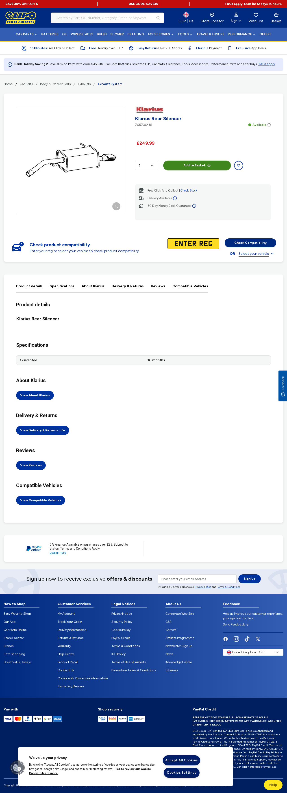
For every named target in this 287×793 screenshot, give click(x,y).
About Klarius (93, 286)
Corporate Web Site (179, 614)
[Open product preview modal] (70, 160)
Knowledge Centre (178, 662)
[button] (17, 767)
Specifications (62, 286)
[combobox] (107, 18)
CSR (168, 622)
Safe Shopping (14, 654)
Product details (29, 286)
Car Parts (25, 34)
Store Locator (14, 638)
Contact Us (66, 670)
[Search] (158, 18)
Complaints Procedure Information (83, 678)
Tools (183, 34)
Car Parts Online (15, 630)
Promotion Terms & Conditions (133, 670)
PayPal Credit (120, 638)
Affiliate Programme (179, 638)
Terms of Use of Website (128, 662)
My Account (66, 614)
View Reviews (31, 465)
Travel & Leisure (210, 34)
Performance (240, 34)
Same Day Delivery (71, 686)
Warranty (64, 646)
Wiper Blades (82, 34)
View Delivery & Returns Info (42, 430)
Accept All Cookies (181, 760)
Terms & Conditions (228, 586)
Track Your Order (70, 622)
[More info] (269, 125)
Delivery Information (72, 630)
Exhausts (84, 84)
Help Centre (66, 654)
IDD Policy (118, 654)
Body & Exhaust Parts (55, 84)
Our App (10, 622)
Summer (117, 34)
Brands (9, 646)
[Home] (20, 17)
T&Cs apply (266, 64)
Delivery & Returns (128, 286)
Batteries (50, 34)
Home (8, 84)
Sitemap (171, 670)
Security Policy (121, 622)
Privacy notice (203, 586)
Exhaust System (110, 84)
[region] (125, 766)
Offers (265, 34)
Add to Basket (194, 165)
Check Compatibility (250, 243)
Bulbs (102, 34)
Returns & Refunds (71, 638)
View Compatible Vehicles (40, 500)
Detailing (135, 34)
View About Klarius (35, 395)
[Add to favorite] (238, 165)
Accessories (159, 34)
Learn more (58, 552)
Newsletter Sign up (179, 646)
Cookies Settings (181, 773)
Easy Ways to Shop (17, 614)
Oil (64, 34)
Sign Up (250, 579)
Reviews (158, 286)
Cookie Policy (120, 630)
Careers (170, 630)
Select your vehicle (254, 253)
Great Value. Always (18, 662)
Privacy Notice (121, 614)
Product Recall (68, 662)
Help (273, 785)
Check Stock (188, 190)
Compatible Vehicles (190, 286)
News (169, 654)
